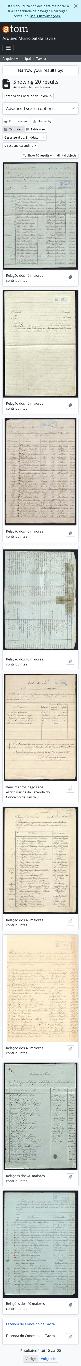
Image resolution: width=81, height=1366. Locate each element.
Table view (37, 129)
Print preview (17, 121)
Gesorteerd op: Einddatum (23, 137)
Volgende (48, 1358)
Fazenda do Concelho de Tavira (30, 1324)
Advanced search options (30, 108)
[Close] (76, 6)
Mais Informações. (45, 16)
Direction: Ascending (19, 146)
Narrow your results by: (40, 70)
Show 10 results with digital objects (52, 155)
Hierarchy (44, 121)
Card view (15, 129)
